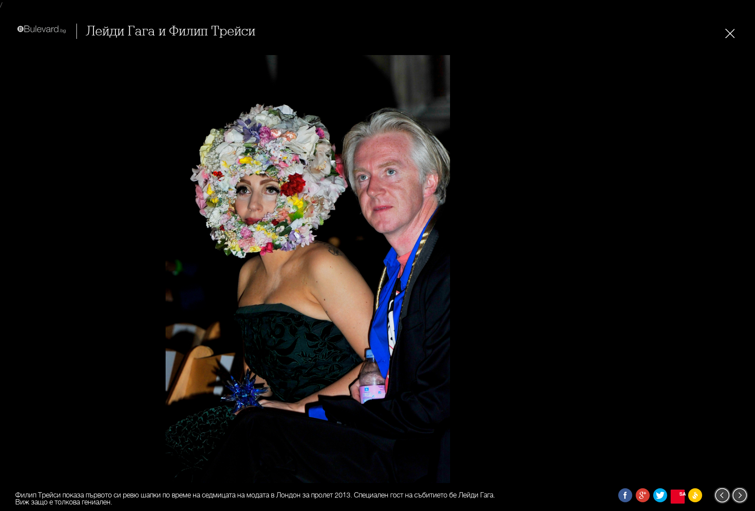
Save (682, 493)
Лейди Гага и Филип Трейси (170, 31)
